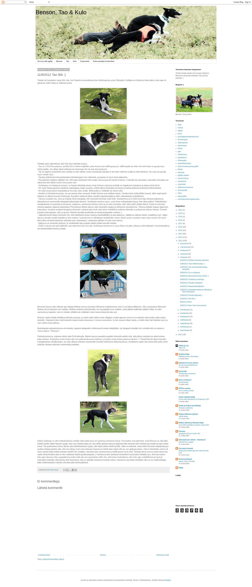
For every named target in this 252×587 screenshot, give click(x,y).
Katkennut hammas (185, 187)
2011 (180, 335)
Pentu (180, 148)
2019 (180, 217)
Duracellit (183, 371)
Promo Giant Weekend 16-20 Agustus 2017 (194, 399)
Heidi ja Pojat (184, 354)
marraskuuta (185, 247)
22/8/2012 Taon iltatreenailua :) (192, 264)
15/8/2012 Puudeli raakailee (191, 283)
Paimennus (182, 146)
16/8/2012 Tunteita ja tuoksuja (192, 279)
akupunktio (182, 196)
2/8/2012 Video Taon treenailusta (193, 305)
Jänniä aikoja (183, 416)
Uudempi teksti (44, 555)
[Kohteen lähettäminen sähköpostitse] (64, 469)
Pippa (181, 468)
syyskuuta (184, 254)
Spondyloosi (183, 143)
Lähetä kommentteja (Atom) (53, 559)
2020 (180, 213)
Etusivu (103, 555)
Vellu (180, 193)
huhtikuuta (184, 320)
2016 (180, 227)
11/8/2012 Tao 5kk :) (188, 299)
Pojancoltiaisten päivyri (188, 414)
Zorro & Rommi (185, 380)
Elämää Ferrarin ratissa (188, 363)
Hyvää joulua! (183, 382)
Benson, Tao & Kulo (61, 12)
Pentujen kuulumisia (186, 408)
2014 (180, 234)
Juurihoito (182, 184)
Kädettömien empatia (186, 442)
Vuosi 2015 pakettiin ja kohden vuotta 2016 (194, 425)
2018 (180, 220)
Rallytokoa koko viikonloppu (188, 356)
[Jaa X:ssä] (70, 469)
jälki (179, 152)
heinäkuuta (185, 310)
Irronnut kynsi (183, 178)
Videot (180, 128)
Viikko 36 (182, 348)
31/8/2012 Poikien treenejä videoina (194, 260)
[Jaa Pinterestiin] (75, 469)
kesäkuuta (184, 313)
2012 (180, 241)
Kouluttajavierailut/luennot (188, 137)
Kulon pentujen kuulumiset (103, 61)
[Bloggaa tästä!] (67, 469)
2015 (180, 230)
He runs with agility (44, 61)
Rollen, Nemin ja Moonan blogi (191, 423)
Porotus (182, 431)
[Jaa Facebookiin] (72, 469)
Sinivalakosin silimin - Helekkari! (192, 440)
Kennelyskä (182, 190)
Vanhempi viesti (162, 555)
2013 (180, 237)
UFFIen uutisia (184, 388)
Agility (180, 131)
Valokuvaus (182, 154)
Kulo (75, 61)
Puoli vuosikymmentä (186, 390)
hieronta (181, 172)
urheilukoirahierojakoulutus (189, 199)
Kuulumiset (84, 61)
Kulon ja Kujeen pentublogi (190, 406)
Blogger (168, 580)
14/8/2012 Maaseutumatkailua (192, 286)
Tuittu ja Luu (184, 346)
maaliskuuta (185, 323)
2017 (180, 224)
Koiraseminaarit (185, 459)
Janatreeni (182, 181)
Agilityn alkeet (183, 175)
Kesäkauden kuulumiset (187, 373)
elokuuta (184, 257)
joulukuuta (184, 244)
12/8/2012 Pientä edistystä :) (191, 295)
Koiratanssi (182, 158)
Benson (59, 61)
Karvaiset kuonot (186, 448)
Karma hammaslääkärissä (188, 365)
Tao (67, 61)
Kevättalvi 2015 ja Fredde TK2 (189, 433)
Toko (180, 125)
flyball (180, 169)
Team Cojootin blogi (187, 397)
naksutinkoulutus (184, 163)
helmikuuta (184, 327)
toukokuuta (184, 317)
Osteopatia (182, 160)
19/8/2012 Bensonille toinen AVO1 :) (194, 276)
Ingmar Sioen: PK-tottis (187, 461)
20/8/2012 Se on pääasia (190, 273)
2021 (180, 210)
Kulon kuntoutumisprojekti (188, 166)
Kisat (180, 134)
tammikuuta (185, 330)
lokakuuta (184, 250)
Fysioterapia (183, 140)
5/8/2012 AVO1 (186, 302)
